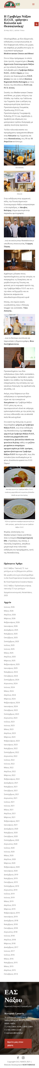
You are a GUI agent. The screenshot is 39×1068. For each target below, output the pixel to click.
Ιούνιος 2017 (9, 951)
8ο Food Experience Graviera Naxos (18, 582)
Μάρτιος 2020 (9, 863)
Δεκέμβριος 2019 (11, 874)
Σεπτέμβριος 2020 (11, 840)
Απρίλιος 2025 (10, 656)
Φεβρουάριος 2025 (12, 664)
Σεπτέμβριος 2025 (11, 641)
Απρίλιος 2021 (10, 813)
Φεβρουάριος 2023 (12, 741)
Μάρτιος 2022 (9, 775)
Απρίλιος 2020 (10, 859)
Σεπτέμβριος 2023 (11, 714)
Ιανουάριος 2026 (11, 626)
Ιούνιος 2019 (9, 897)
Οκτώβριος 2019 (11, 882)
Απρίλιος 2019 (10, 905)
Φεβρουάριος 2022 (12, 779)
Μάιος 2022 (8, 767)
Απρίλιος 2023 (10, 733)
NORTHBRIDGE (29, 1065)
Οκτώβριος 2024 (11, 676)
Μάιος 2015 (8, 966)
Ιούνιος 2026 (9, 607)
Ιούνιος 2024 (9, 687)
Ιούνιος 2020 (9, 851)
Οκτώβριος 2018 (11, 928)
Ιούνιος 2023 (9, 725)
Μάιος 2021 (8, 809)
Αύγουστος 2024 (10, 683)
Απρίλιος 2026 (10, 614)
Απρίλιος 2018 (10, 939)
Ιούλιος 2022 (9, 760)
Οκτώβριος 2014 (11, 974)
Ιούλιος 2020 (9, 848)
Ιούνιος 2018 (9, 936)
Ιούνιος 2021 (9, 806)
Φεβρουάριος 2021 (12, 821)
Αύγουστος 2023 (10, 718)
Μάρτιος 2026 (9, 618)
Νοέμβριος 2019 (11, 878)
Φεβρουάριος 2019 (12, 913)
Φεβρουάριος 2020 (12, 867)
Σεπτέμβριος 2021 (11, 794)
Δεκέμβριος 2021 (11, 783)
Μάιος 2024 (8, 691)
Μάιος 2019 (8, 901)
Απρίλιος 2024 (10, 695)
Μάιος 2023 (8, 729)
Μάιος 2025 (8, 653)
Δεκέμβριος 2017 (11, 947)
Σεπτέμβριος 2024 (11, 679)
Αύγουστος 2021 (10, 798)
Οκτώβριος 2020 (11, 836)
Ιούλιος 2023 (9, 722)
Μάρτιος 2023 (9, 737)
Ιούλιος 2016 (9, 955)
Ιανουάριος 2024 (11, 706)
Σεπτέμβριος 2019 (11, 886)
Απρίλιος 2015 (10, 970)
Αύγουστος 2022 (10, 756)
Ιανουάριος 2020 (11, 871)
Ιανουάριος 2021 (11, 825)
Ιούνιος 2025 (9, 649)
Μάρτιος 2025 (9, 660)
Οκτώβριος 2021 (11, 790)
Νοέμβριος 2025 (11, 634)
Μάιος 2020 (8, 855)
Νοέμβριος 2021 (11, 786)
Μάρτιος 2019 (9, 909)
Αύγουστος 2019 (10, 890)
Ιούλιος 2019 (9, 894)
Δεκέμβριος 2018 (11, 920)
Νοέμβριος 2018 (11, 924)
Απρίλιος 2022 (10, 771)
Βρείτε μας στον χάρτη (15, 1043)
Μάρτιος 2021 (9, 817)
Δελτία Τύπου (19, 30)
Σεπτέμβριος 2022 (11, 752)
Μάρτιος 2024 (9, 699)
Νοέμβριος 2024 (11, 672)
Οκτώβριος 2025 (11, 637)
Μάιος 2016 (8, 959)
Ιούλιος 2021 (9, 802)
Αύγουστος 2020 (10, 844)
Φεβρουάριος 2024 (12, 702)
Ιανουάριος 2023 (11, 744)
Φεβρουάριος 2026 (12, 622)
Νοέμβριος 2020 (11, 832)
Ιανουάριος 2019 (11, 916)
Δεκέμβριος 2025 (11, 630)
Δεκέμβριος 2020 (11, 829)
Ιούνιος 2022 (9, 764)
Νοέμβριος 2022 (11, 748)
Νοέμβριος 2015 (11, 962)
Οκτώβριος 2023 (11, 710)
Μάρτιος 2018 (9, 943)
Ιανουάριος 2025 (11, 668)
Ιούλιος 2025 (9, 645)
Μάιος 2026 (8, 611)
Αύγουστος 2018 (10, 932)
